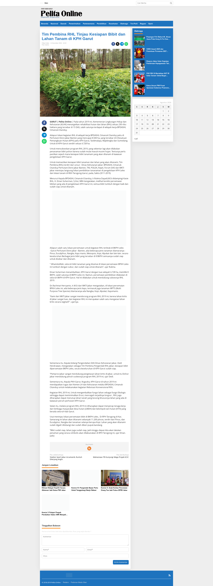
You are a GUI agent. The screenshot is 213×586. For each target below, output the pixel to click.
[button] (171, 3)
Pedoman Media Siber (79, 582)
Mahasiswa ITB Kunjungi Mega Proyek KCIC (111, 456)
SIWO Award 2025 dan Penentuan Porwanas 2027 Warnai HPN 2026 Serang (156, 50)
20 (153, 124)
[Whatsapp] (126, 44)
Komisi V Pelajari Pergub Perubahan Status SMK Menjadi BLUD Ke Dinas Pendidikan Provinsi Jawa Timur (55, 514)
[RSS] (89, 448)
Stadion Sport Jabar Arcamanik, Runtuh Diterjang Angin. (66, 457)
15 (163, 120)
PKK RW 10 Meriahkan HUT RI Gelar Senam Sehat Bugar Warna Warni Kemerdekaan (157, 74)
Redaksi (66, 582)
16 (168, 120)
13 (153, 120)
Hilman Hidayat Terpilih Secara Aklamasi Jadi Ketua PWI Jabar (54, 489)
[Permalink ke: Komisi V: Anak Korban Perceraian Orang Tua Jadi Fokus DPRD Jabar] (115, 478)
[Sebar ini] (113, 44)
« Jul (136, 138)
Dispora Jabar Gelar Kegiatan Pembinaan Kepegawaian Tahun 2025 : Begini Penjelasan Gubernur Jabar (158, 62)
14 (158, 120)
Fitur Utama (45, 45)
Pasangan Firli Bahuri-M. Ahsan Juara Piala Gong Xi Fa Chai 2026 (158, 38)
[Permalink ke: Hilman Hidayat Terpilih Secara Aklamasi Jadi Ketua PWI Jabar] (56, 478)
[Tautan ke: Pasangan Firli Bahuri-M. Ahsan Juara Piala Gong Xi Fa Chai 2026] (139, 41)
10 (137, 120)
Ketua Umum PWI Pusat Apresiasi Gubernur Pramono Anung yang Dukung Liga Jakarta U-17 (157, 87)
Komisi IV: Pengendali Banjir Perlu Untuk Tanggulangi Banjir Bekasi (84, 489)
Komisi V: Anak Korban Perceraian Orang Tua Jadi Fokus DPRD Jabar (114, 489)
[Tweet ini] (117, 44)
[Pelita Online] (61, 13)
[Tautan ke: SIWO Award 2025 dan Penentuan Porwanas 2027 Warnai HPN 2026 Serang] (139, 53)
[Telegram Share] (122, 44)
